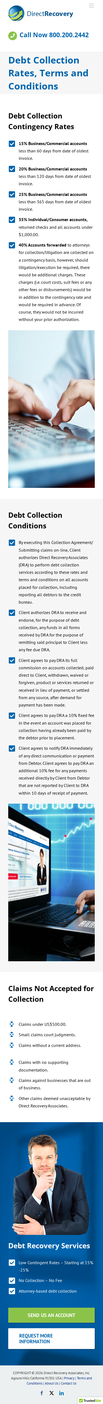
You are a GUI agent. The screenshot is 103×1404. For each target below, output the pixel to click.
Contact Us (68, 1383)
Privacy (69, 1378)
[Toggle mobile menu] (92, 5)
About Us (51, 1383)
